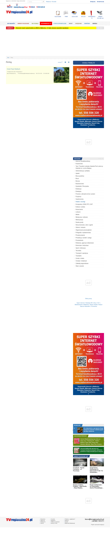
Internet (42, 523)
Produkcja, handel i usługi (83, 237)
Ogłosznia (42, 520)
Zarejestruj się (100, 1)
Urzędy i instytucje (81, 261)
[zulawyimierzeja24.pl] (20, 5)
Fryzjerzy (78, 196)
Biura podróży (80, 176)
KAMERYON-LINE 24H (100, 17)
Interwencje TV (46, 23)
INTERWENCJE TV (91, 17)
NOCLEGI (83, 16)
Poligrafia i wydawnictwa (83, 232)
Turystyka (78, 255)
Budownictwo (80, 183)
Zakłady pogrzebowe (82, 263)
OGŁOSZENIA (58, 16)
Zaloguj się (92, 1)
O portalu (52, 519)
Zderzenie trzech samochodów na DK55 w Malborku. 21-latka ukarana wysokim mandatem (42, 28)
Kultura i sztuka (80, 207)
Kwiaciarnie (79, 209)
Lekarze (78, 212)
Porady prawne (80, 235)
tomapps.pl (101, 524)
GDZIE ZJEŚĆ (75, 16)
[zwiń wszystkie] (100, 158)
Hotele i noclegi (80, 201)
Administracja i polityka (83, 171)
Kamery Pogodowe (23, 23)
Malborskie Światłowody (69, 523)
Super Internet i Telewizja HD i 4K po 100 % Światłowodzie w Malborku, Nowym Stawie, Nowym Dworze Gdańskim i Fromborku (88, 304)
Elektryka (78, 191)
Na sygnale (35, 23)
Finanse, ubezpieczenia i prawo (85, 194)
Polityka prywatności (55, 521)
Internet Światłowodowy (83, 161)
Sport (71, 23)
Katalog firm (42, 521)
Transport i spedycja (82, 253)
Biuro (77, 178)
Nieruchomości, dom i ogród (84, 225)
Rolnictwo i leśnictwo (82, 245)
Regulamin (52, 520)
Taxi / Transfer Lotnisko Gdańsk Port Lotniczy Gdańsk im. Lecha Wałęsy (89, 167)
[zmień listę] (65, 62)
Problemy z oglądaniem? (69, 519)
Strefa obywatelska (59, 23)
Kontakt (54, 1)
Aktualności (11, 23)
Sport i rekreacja (81, 248)
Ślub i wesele (80, 266)
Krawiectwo (79, 163)
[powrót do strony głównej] (21, 12)
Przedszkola (79, 240)
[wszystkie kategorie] (102, 158)
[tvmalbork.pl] (9, 5)
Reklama (48, 1)
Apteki (77, 173)
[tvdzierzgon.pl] (40, 5)
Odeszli (94, 23)
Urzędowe (78, 23)
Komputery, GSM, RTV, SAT (84, 204)
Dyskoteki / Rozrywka (82, 186)
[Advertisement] (55, 43)
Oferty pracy (88, 298)
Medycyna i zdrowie (82, 217)
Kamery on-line (53, 523)
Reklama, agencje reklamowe (85, 243)
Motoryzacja (79, 219)
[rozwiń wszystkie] (99, 158)
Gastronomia (79, 199)
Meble (77, 214)
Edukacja (78, 189)
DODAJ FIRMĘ (87, 63)
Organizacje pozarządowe (84, 230)
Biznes (78, 181)
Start (8, 57)
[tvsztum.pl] (32, 5)
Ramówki (87, 23)
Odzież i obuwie (80, 227)
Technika (78, 250)
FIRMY (66, 16)
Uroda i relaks (80, 258)
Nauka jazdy (79, 222)
